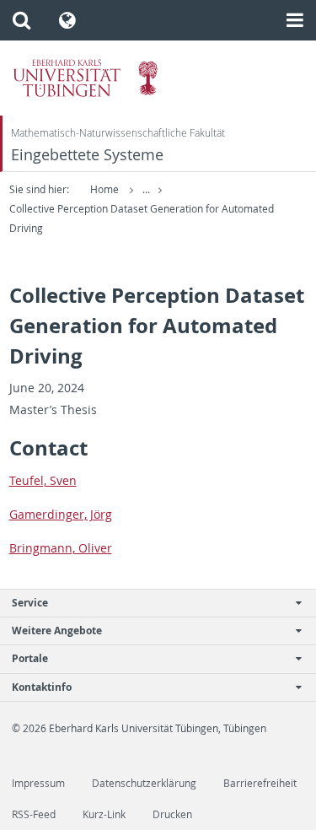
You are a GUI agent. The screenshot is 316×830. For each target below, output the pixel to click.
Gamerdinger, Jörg (60, 514)
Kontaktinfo (42, 687)
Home (104, 189)
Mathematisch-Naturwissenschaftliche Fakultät (118, 133)
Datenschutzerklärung (144, 783)
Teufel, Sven (43, 480)
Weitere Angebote (57, 630)
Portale (30, 658)
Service (30, 603)
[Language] (67, 20)
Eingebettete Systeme (87, 154)
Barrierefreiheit (260, 783)
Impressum (38, 783)
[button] (21, 20)
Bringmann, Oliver (60, 548)
